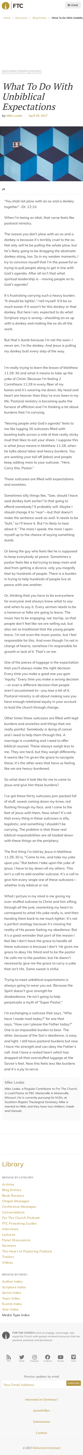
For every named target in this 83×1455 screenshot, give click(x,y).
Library (13, 1164)
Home (74, 5)
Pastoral (35, 72)
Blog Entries (40, 17)
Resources (21, 17)
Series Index (11, 1293)
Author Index (12, 1281)
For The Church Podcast (21, 1218)
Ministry (23, 72)
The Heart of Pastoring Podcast (27, 1251)
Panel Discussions (16, 1240)
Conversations (13, 1212)
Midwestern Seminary (46, 1448)
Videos (7, 1262)
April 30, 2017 (37, 116)
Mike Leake (14, 116)
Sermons (9, 1246)
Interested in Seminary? (41, 1399)
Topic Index (11, 1298)
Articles (8, 1184)
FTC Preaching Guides (19, 1223)
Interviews (10, 1229)
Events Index (12, 1304)
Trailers (8, 1257)
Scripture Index (14, 1287)
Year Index (10, 1309)
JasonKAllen (41, 1410)
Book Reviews (13, 1196)
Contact (41, 1433)
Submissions (41, 1422)
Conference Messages (19, 1207)
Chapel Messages (15, 1201)
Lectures (8, 1235)
